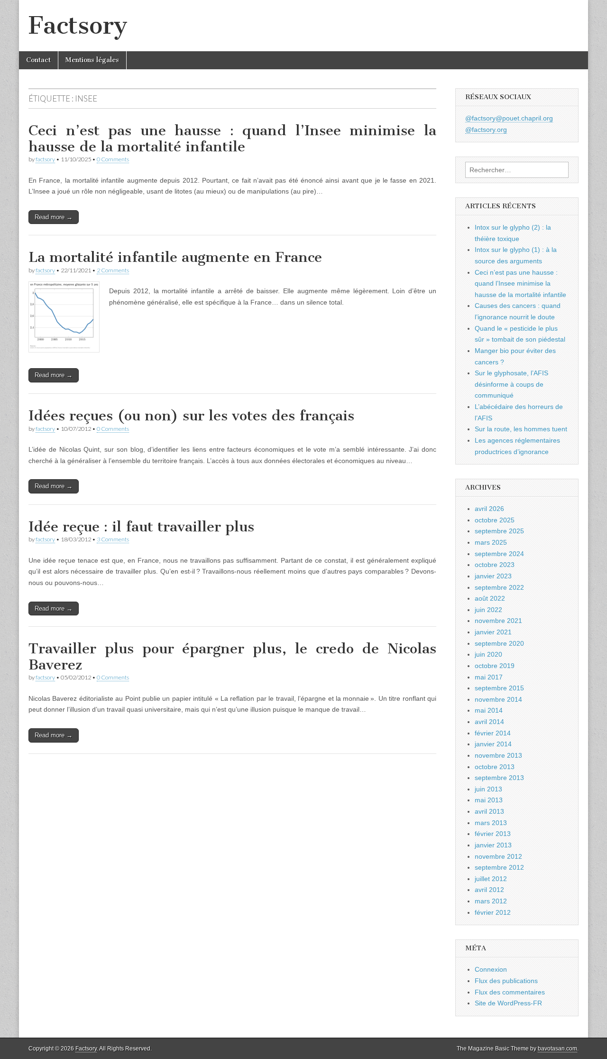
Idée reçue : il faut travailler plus (141, 526)
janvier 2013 (493, 845)
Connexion (491, 969)
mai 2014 (489, 710)
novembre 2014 (498, 699)
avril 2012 (489, 889)
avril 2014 (489, 721)
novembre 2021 (498, 620)
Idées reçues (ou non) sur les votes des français (191, 415)
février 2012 (493, 912)
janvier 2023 (493, 576)
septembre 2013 (499, 777)
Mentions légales (92, 60)
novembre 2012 (498, 856)
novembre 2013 (498, 755)
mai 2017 (489, 677)
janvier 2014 (493, 744)
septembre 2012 (499, 867)
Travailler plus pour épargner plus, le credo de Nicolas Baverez (232, 656)
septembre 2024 (499, 553)
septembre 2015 (499, 688)
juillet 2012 (491, 878)
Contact (38, 60)
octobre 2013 (495, 767)
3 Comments (113, 539)
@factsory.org (486, 129)
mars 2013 (491, 823)
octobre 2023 (495, 564)
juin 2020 (488, 654)
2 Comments (113, 270)
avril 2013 (489, 811)
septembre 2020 (499, 643)
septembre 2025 (499, 531)
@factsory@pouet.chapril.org (509, 118)
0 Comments (113, 159)
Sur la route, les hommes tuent (521, 429)
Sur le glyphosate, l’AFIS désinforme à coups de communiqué (511, 384)
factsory (45, 159)
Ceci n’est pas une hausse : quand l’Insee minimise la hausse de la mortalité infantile (232, 138)
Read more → (54, 217)
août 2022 (490, 598)
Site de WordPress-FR (508, 1003)
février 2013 (493, 833)
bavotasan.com (557, 1048)
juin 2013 (488, 789)
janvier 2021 (493, 632)
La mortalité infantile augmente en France (175, 257)
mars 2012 (491, 901)
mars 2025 (491, 542)
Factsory (78, 25)
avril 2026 (489, 508)
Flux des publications (506, 981)
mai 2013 (489, 800)
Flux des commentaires (510, 992)
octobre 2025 (495, 520)
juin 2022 (488, 609)
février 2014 (493, 733)
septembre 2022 (499, 587)
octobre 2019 (495, 665)
